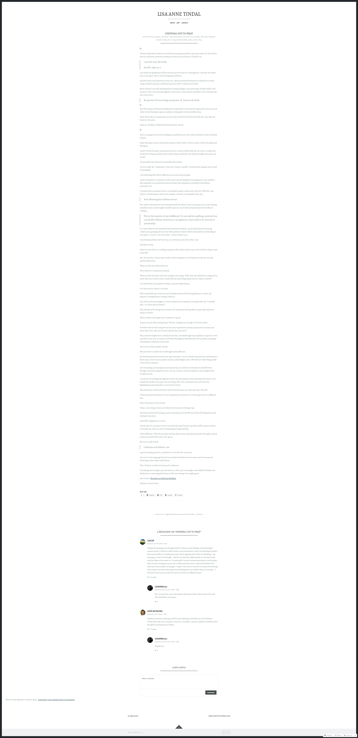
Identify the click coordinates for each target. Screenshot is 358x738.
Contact (184, 23)
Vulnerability (183, 40)
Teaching (164, 40)
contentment (164, 37)
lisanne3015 (161, 586)
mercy (192, 37)
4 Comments (199, 514)
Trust (169, 40)
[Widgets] (179, 727)
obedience (197, 37)
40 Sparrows (133, 715)
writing (200, 40)
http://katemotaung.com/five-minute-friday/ (182, 514)
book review (146, 37)
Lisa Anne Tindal (179, 14)
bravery (152, 37)
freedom (180, 37)
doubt (175, 37)
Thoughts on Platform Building (163, 478)
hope (184, 37)
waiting (190, 40)
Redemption (211, 37)
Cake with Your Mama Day (219, 715)
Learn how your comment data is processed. (56, 699)
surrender (159, 40)
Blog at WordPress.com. (135, 732)
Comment (211, 692)
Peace (202, 37)
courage (171, 37)
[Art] (224, 732)
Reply (165, 544)
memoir (188, 37)
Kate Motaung (155, 611)
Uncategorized (176, 40)
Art (178, 23)
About (172, 23)
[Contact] (228, 732)
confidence (157, 37)
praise (206, 37)
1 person (154, 577)
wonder (195, 40)
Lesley (150, 540)
